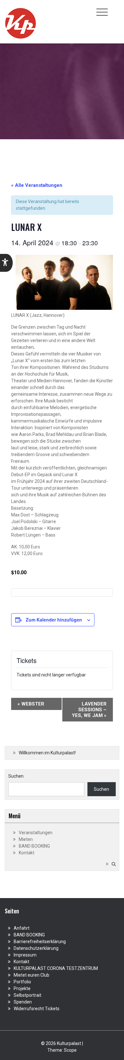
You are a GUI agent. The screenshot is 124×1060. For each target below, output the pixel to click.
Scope (70, 1050)
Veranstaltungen (35, 832)
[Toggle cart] (115, 8)
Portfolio (22, 981)
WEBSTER (30, 704)
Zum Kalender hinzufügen (54, 619)
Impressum (25, 954)
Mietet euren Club (31, 975)
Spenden (23, 1001)
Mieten (26, 839)
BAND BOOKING (34, 846)
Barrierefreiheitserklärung (40, 941)
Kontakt (26, 852)
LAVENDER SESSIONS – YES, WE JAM (89, 709)
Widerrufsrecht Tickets (36, 1008)
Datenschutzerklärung (36, 948)
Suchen (16, 776)
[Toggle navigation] (102, 12)
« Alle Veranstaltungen (36, 185)
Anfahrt (22, 928)
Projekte (22, 988)
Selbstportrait (27, 995)
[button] (6, 263)
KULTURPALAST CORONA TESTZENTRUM (56, 968)
